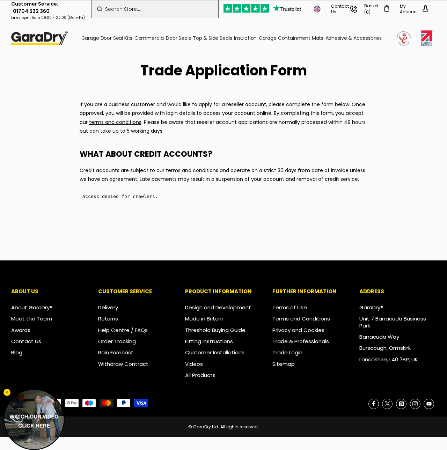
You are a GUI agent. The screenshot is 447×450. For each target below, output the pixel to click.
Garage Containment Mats (291, 38)
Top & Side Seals (212, 38)
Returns (108, 318)
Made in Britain (204, 318)
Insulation (245, 38)
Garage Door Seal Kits (107, 38)
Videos (194, 364)
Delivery (108, 307)
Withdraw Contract (123, 364)
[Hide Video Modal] (6, 392)
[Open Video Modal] (34, 419)
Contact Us (26, 341)
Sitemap (283, 364)
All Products (200, 375)
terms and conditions (115, 122)
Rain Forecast (115, 352)
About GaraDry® (31, 307)
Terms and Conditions (301, 318)
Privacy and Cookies (298, 330)
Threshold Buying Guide (215, 330)
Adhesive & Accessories (353, 38)
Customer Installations (214, 352)
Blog (16, 352)
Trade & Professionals (300, 341)
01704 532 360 (31, 11)
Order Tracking (117, 341)
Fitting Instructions (209, 341)
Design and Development (218, 307)
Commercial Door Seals (162, 38)
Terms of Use (289, 307)
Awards (20, 330)
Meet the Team (31, 318)
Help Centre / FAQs (123, 330)
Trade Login (287, 352)
